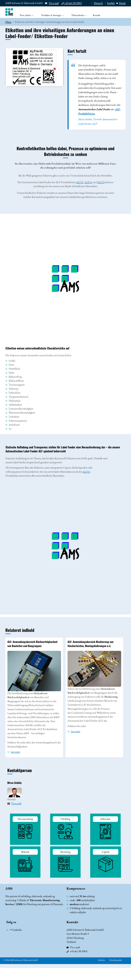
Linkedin (17, 929)
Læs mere (15, 751)
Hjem (8, 22)
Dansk (122, 3)
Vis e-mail (54, 3)
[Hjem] (9, 12)
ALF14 (88, 182)
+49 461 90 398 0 (73, 3)
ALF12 (79, 182)
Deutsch (98, 3)
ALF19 (101, 182)
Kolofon (101, 960)
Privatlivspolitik (115, 960)
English (111, 3)
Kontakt (96, 15)
